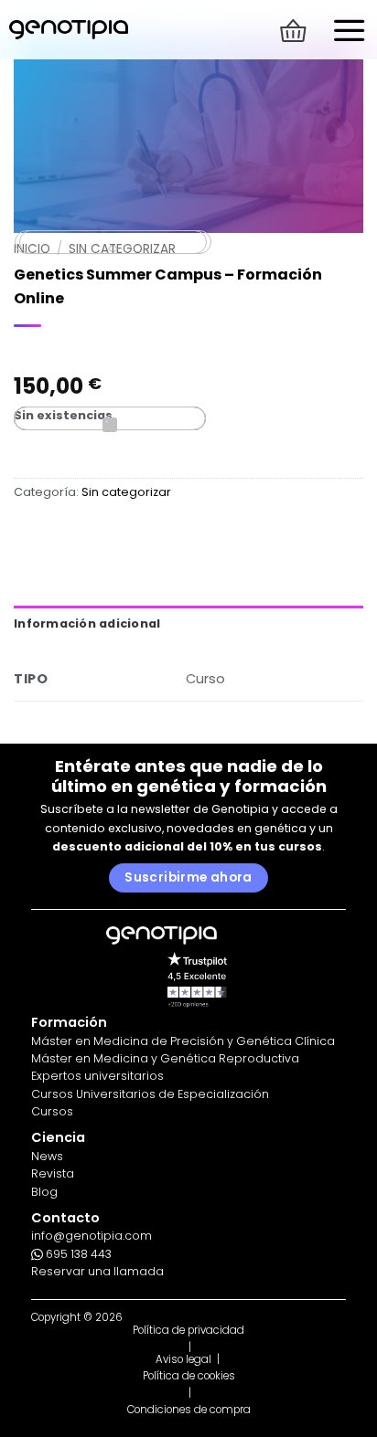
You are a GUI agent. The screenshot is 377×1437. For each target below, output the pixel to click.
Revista (52, 1173)
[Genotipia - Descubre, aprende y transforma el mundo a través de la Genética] (68, 29)
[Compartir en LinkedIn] (110, 418)
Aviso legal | (189, 1360)
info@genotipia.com (91, 1235)
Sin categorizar (126, 492)
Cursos (52, 1111)
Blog (44, 1191)
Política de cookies (189, 1376)
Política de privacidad (188, 1331)
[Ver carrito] (293, 30)
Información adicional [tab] (87, 623)
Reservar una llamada (97, 1271)
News (47, 1156)
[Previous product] (115, 242)
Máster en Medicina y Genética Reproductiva (165, 1058)
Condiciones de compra (189, 1410)
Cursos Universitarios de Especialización (150, 1094)
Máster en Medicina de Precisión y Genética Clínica (183, 1041)
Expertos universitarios (97, 1075)
